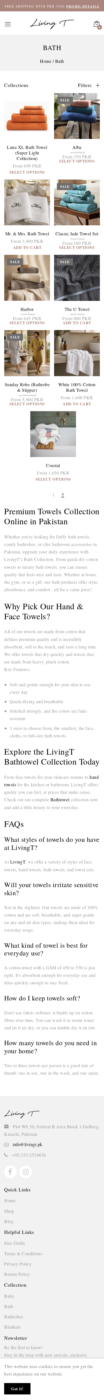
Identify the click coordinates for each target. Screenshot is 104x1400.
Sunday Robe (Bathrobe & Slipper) (27, 387)
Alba (77, 147)
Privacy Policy (18, 1264)
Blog (8, 1221)
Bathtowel (60, 799)
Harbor (27, 309)
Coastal (53, 465)
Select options (27, 172)
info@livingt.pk (27, 1144)
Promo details (82, 6)
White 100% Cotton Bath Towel (77, 387)
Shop (9, 1211)
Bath (8, 1306)
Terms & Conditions (23, 1253)
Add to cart (27, 247)
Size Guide (14, 1243)
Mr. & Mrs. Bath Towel (27, 233)
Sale (65, 100)
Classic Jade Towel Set (76, 233)
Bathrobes (13, 1316)
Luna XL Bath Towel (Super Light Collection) (27, 152)
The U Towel (77, 309)
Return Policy (17, 1274)
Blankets (12, 1327)
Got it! (17, 1389)
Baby (9, 1296)
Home (10, 1200)
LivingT (18, 862)
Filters (85, 85)
